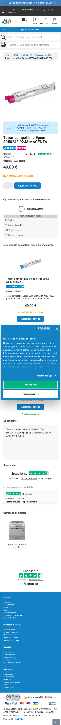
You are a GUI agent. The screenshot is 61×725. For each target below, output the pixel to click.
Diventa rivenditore (10, 613)
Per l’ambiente (9, 605)
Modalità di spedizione (12, 635)
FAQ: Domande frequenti (12, 662)
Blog (5, 610)
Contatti (6, 607)
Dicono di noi (8, 652)
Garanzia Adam (9, 654)
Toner (15, 55)
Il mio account (8, 674)
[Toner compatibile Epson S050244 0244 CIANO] (30, 264)
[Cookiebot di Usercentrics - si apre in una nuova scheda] (38, 329)
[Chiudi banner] (57, 329)
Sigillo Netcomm (9, 657)
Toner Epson (26, 55)
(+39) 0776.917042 (33, 128)
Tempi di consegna (10, 638)
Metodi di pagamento (11, 632)
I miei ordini (7, 679)
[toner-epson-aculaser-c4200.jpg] (17, 530)
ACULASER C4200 (42, 55)
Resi (5, 685)
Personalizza (29, 394)
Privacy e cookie (9, 660)
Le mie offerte (8, 677)
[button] (24, 19)
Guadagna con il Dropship (13, 615)
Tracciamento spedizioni (12, 682)
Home (7, 55)
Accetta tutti (31, 384)
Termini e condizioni (11, 640)
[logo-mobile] (6, 21)
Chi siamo (7, 602)
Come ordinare (9, 630)
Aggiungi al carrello (27, 185)
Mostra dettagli (44, 375)
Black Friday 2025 (9, 618)
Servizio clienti (8, 687)
